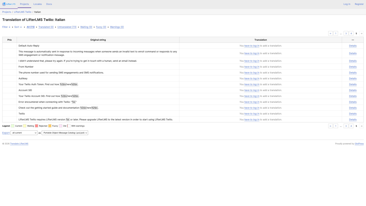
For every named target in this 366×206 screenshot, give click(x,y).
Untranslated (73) (66, 26)
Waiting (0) (86, 26)
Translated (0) (46, 26)
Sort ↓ (18, 26)
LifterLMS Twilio (22, 11)
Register (359, 4)
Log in (347, 4)
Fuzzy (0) (101, 26)
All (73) (31, 26)
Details (353, 45)
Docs (49, 4)
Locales (37, 4)
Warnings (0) (117, 26)
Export (6, 132)
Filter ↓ (6, 26)
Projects (24, 4)
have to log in (251, 45)
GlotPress (359, 143)
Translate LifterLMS (19, 143)
